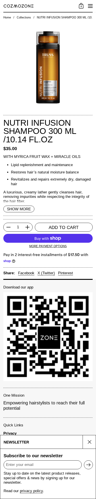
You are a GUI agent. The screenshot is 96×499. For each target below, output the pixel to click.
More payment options (48, 246)
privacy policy (31, 491)
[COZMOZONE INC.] (39, 6)
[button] (81, 6)
